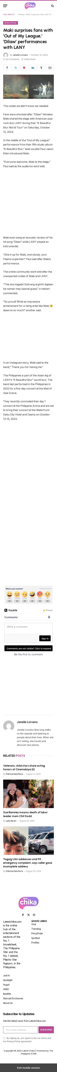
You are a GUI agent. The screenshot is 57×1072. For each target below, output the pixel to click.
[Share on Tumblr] (41, 67)
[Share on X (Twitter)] (15, 67)
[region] (29, 555)
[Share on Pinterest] (24, 67)
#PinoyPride (10, 23)
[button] (5, 5)
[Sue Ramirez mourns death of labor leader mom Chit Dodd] (28, 794)
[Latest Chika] (30, 6)
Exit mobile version (28, 1067)
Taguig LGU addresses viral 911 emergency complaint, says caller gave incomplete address (27, 863)
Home (21, 14)
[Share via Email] (50, 67)
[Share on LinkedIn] (33, 67)
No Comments (12, 59)
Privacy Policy (13, 1041)
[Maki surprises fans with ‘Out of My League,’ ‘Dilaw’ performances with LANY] (28, 87)
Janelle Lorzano (20, 55)
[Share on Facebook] (7, 67)
